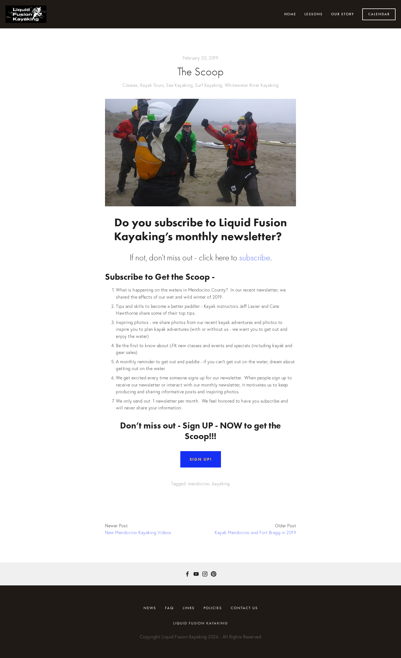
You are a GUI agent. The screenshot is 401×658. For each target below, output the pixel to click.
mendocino (199, 483)
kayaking (221, 483)
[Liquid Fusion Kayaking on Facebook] (187, 574)
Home (290, 14)
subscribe (254, 257)
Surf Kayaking (208, 85)
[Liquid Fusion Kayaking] (196, 574)
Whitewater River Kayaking (252, 85)
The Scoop (200, 71)
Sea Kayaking (179, 85)
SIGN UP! (201, 459)
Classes (130, 85)
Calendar (379, 14)
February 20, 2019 (201, 58)
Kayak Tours (152, 85)
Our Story (342, 14)
